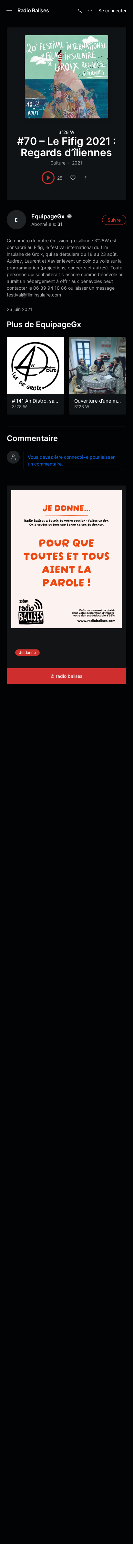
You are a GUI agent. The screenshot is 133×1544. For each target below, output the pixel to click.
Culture (58, 162)
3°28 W (66, 132)
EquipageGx (48, 216)
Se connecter (112, 10)
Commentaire (32, 438)
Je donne (27, 652)
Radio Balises (33, 10)
